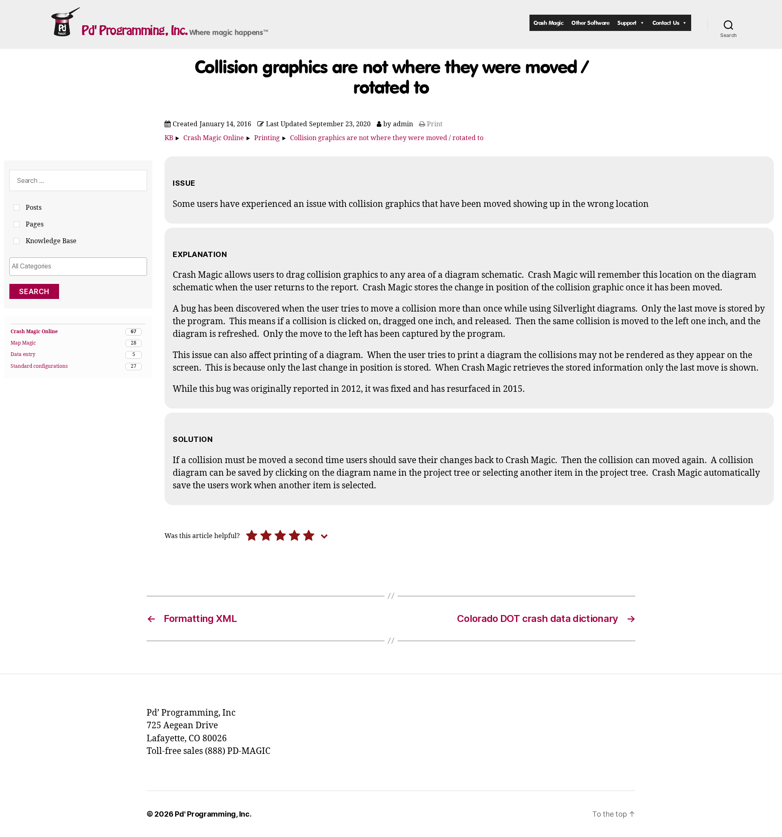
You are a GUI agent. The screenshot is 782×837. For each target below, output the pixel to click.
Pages (35, 224)
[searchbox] (78, 266)
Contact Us (665, 22)
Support (627, 22)
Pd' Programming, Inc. (134, 30)
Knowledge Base (51, 241)
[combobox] (78, 266)
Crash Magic (549, 22)
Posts (34, 208)
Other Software (590, 22)
